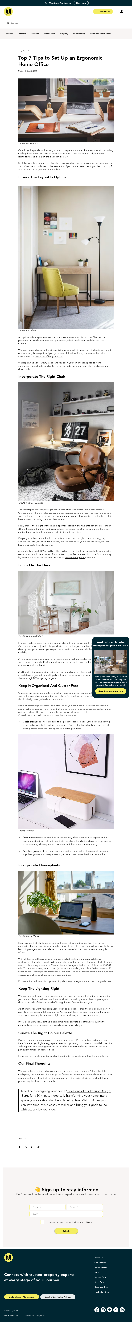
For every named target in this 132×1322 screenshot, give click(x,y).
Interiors (22, 33)
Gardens (35, 33)
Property (64, 33)
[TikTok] (115, 1309)
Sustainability (79, 33)
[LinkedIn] (122, 1309)
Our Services (100, 1262)
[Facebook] (96, 1309)
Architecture (49, 33)
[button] (81, 3)
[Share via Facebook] (19, 1147)
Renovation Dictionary (100, 33)
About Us (98, 1257)
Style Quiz (99, 1282)
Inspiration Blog (101, 1292)
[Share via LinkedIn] (32, 1147)
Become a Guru (101, 1287)
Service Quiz (100, 1277)
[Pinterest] (109, 1309)
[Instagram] (103, 1309)
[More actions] (112, 50)
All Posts (9, 33)
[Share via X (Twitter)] (26, 1147)
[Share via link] (38, 1147)
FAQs (97, 1272)
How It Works (100, 1267)
